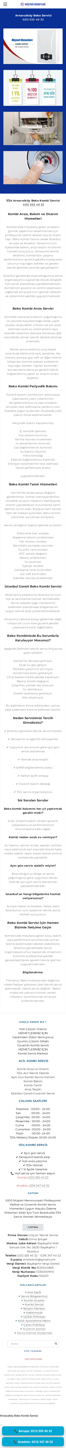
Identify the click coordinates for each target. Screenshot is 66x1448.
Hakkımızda (34, 1312)
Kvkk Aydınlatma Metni (34, 1320)
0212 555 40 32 (33, 19)
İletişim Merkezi (34, 1308)
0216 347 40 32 (39, 1185)
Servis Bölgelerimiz (34, 1296)
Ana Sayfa (34, 1292)
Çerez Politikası (34, 1324)
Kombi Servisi (34, 1304)
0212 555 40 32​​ (38, 1177)
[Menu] (5, 4)
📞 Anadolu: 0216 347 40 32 (33, 1442)
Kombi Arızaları (34, 1300)
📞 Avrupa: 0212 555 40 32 (33, 1431)
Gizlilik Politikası (34, 1316)
